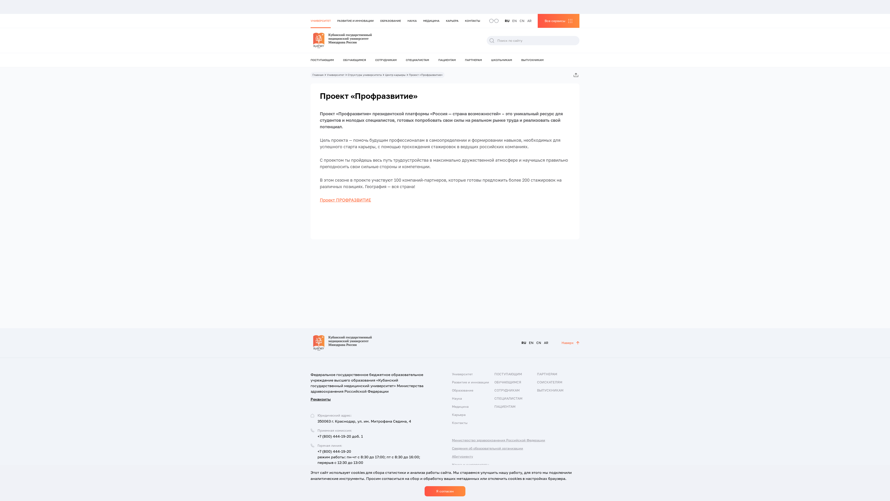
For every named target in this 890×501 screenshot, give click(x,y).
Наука (412, 20)
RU (507, 21)
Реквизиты (321, 399)
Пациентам (447, 60)
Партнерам (473, 60)
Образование (390, 20)
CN (522, 21)
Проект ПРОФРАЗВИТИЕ (345, 199)
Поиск (492, 40)
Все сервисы (555, 21)
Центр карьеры (395, 75)
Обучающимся (354, 60)
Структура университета (365, 75)
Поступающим (322, 60)
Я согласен (445, 491)
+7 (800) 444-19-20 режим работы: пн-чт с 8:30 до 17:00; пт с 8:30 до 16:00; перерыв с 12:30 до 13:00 (369, 457)
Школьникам (501, 60)
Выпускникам (532, 60)
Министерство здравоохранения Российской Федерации (498, 440)
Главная (318, 75)
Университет (321, 20)
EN (514, 21)
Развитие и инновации (355, 20)
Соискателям (549, 382)
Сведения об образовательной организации (487, 448)
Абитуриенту (462, 456)
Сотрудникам (386, 60)
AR (529, 21)
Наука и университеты (470, 464)
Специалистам (417, 60)
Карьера (452, 20)
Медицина (431, 20)
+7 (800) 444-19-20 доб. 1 (340, 436)
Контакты (472, 20)
